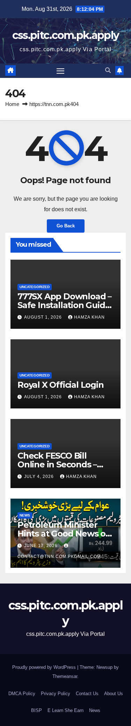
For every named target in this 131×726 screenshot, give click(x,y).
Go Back (66, 225)
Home (12, 104)
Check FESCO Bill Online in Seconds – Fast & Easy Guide (57, 464)
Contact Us (87, 693)
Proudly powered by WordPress (44, 667)
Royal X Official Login (61, 385)
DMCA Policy (21, 693)
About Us (113, 693)
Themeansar (64, 676)
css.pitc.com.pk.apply (65, 35)
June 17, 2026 (41, 545)
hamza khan (89, 317)
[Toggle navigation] (60, 71)
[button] (108, 70)
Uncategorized (35, 287)
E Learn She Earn (65, 710)
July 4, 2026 (39, 476)
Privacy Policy (55, 693)
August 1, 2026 (43, 317)
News (25, 515)
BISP (36, 710)
